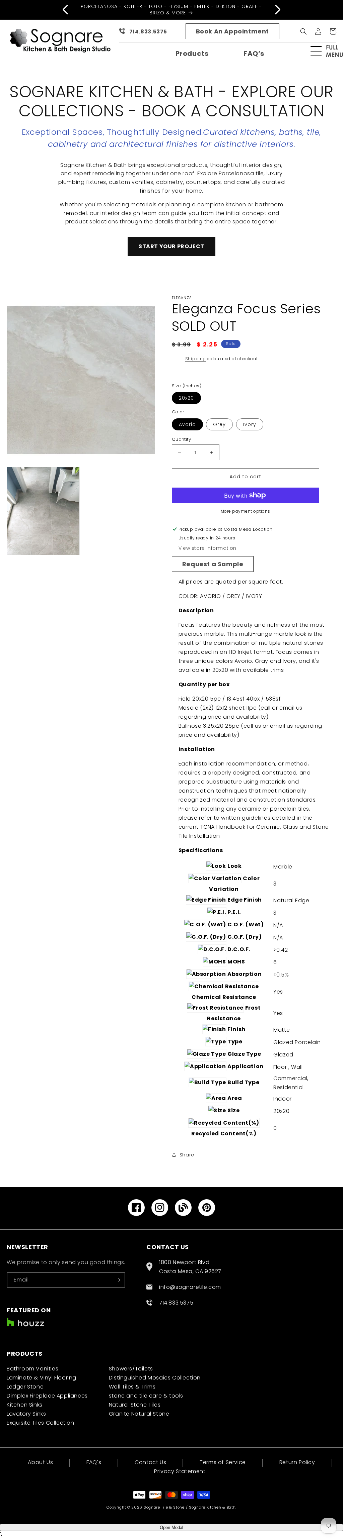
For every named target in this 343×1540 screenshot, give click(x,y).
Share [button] (187, 1154)
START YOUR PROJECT (171, 246)
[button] (329, 51)
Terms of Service (223, 1462)
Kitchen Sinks (25, 1405)
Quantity (181, 439)
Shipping (195, 359)
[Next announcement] (277, 9)
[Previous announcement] (65, 9)
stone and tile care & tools (146, 1396)
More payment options (245, 511)
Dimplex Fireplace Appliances (47, 1396)
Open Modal (171, 1527)
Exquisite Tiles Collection (40, 1423)
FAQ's (93, 1462)
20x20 (186, 398)
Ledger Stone (25, 1387)
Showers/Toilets (131, 1368)
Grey (219, 424)
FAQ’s (254, 53)
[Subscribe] (117, 1280)
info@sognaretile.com (190, 1287)
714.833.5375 (148, 31)
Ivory (249, 424)
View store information (207, 548)
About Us (40, 1463)
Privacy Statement (179, 1471)
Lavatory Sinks (26, 1414)
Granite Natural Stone (139, 1414)
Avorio (187, 424)
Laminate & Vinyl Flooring (41, 1377)
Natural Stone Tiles (134, 1405)
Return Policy (297, 1462)
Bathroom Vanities (32, 1368)
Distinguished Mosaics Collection (155, 1377)
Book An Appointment (232, 31)
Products (192, 53)
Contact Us (150, 1462)
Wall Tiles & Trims (132, 1387)
